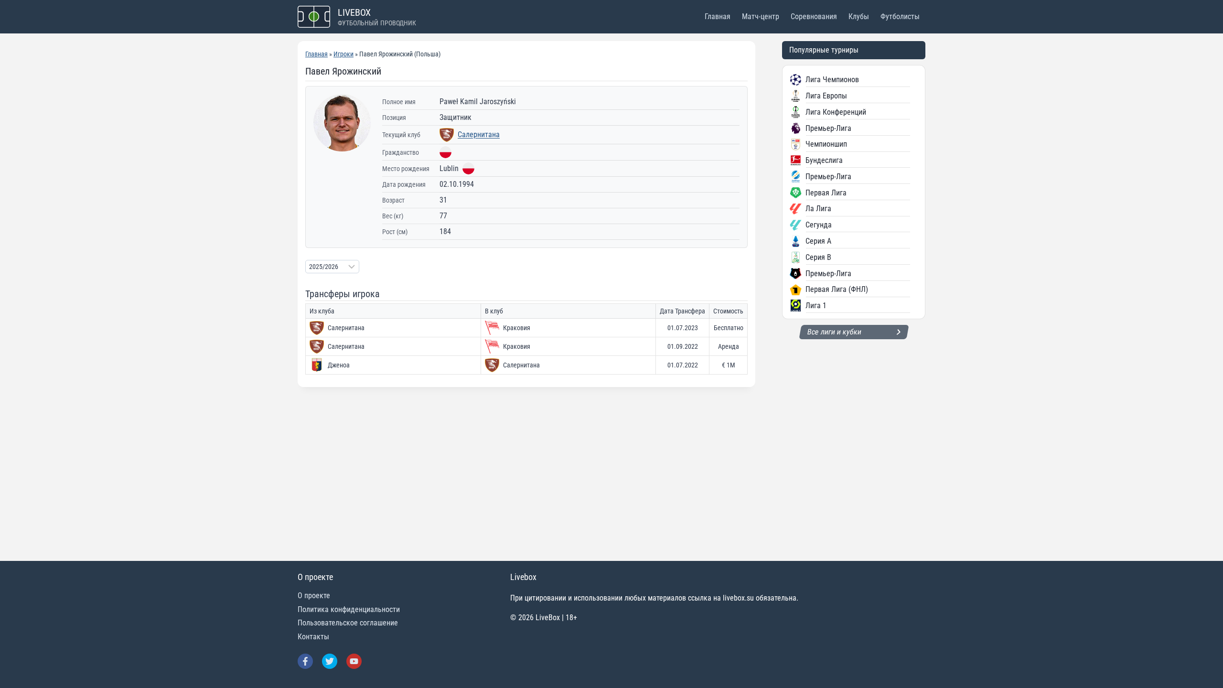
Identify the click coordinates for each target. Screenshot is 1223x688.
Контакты (313, 636)
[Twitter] (329, 661)
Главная (717, 16)
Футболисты (900, 16)
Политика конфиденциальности (349, 609)
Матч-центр (760, 16)
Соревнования (814, 16)
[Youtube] (354, 661)
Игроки (343, 54)
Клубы (858, 16)
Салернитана (479, 134)
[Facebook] (305, 661)
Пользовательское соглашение (348, 622)
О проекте (314, 595)
